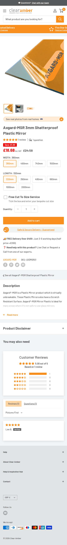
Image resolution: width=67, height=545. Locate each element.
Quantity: (8, 209)
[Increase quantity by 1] (34, 209)
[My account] (55, 10)
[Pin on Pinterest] (11, 264)
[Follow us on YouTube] (5, 513)
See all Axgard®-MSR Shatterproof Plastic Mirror (29, 275)
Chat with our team (40, 3)
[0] (61, 11)
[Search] (60, 19)
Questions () (30, 403)
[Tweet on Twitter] (17, 264)
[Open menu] (4, 11)
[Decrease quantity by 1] (18, 209)
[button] (10, 139)
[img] (13, 424)
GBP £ (7, 497)
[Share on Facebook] (5, 264)
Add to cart (33, 220)
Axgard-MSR (10, 259)
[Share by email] (23, 264)
